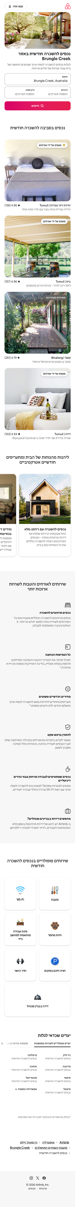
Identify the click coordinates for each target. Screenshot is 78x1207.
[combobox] (38, 81)
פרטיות (43, 1188)
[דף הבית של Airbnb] (68, 6)
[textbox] (54, 94)
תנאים (31, 1188)
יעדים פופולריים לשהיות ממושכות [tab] (52, 1043)
